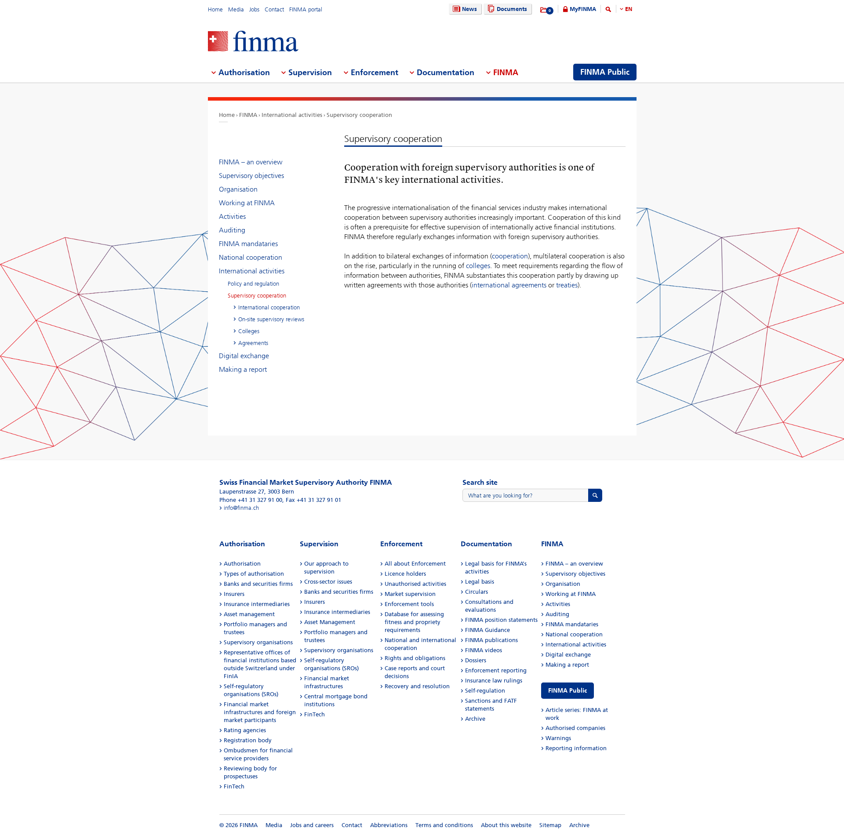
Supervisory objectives (251, 175)
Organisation (238, 189)
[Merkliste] (544, 10)
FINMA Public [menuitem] (604, 72)
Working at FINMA (247, 203)
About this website (506, 825)
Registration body (248, 740)
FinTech (234, 786)
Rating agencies (245, 730)
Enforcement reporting (496, 670)
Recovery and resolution (417, 686)
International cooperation (269, 307)
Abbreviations (388, 825)
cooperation (510, 256)
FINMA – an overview (250, 162)
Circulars (476, 591)
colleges (478, 265)
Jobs (254, 9)
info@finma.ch (241, 508)
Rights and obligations (415, 658)
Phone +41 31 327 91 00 (250, 500)
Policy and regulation (253, 283)
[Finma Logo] (253, 42)
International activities (292, 115)
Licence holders (405, 573)
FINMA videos (483, 650)
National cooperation (250, 257)
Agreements (253, 343)
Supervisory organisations (258, 642)
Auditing (232, 230)
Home (215, 9)
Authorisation (242, 563)
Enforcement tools (409, 604)
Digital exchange (244, 356)
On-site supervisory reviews (271, 319)
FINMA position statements (501, 620)
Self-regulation (485, 690)
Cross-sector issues (328, 581)
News (469, 9)
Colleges (248, 331)
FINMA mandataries (248, 244)
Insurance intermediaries (257, 604)
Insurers (234, 594)
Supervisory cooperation (359, 115)
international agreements (509, 285)
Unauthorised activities (415, 584)
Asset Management (329, 622)
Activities (232, 216)
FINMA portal (305, 9)
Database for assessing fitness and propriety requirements (414, 622)
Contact (274, 9)
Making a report (243, 369)
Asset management (249, 614)
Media (236, 9)
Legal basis (479, 581)
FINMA (248, 115)
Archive (475, 718)
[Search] (608, 11)
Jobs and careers (312, 825)
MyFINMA (583, 9)
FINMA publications (491, 640)
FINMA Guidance (487, 630)
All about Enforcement (415, 563)
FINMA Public (567, 690)
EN (628, 9)
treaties (567, 285)
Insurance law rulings (493, 680)
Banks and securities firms (258, 584)
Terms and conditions (444, 825)
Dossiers (475, 660)
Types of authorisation (254, 573)
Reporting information (576, 748)
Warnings (558, 738)
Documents (512, 9)
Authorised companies (575, 728)
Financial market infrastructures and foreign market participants (260, 712)
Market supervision (410, 594)
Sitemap (550, 825)
